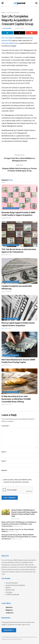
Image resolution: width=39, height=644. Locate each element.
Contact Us (9, 613)
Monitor (8, 587)
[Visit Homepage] (19, 3)
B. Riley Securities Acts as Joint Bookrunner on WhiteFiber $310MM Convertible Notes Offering (16, 399)
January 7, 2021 (19, 28)
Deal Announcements (13, 12)
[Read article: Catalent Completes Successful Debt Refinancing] (19, 271)
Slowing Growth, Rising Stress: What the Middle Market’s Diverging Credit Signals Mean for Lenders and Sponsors (19, 537)
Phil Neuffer (7, 28)
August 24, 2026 (6, 365)
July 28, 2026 (15, 518)
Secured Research (12, 583)
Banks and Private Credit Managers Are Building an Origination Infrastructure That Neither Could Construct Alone (19, 524)
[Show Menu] (3, 3)
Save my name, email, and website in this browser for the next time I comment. (18, 481)
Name (4, 452)
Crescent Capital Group (10, 43)
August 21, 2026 (13, 531)
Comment (6, 426)
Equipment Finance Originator (15, 585)
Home (3, 12)
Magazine (9, 610)
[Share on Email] (31, 32)
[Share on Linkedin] (7, 32)
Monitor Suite (10, 590)
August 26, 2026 (6, 218)
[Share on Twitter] (19, 32)
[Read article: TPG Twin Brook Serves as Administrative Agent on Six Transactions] (19, 234)
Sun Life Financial (8, 38)
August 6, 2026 (18, 526)
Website (4, 470)
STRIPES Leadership (12, 594)
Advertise (9, 607)
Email (4, 461)
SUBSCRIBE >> (9, 630)
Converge (9, 592)
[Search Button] (36, 3)
